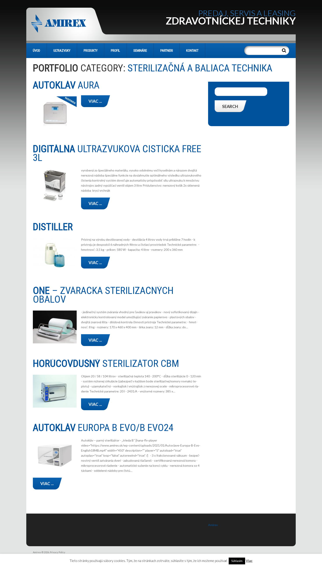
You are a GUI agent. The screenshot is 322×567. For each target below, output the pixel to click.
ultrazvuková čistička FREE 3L (117, 153)
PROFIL (115, 51)
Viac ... (95, 101)
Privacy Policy (57, 552)
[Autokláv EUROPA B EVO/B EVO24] (55, 455)
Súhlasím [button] (236, 561)
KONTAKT (192, 51)
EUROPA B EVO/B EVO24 (103, 427)
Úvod (36, 51)
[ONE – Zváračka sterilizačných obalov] (55, 327)
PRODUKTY (90, 51)
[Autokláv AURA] (55, 112)
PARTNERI (166, 51)
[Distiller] (55, 254)
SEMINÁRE (140, 51)
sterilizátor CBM (106, 363)
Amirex (213, 525)
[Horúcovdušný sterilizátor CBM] (55, 391)
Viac (249, 561)
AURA (66, 85)
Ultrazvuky (61, 51)
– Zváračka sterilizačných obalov (103, 295)
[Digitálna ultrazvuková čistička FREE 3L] (55, 185)
